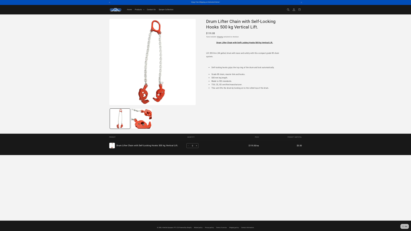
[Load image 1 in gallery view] (120, 119)
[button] (139, 9)
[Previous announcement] (109, 2)
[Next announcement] (301, 2)
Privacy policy (209, 227)
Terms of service (221, 227)
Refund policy (198, 227)
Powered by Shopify (185, 227)
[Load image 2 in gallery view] (141, 119)
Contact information (247, 227)
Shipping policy (234, 227)
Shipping (220, 37)
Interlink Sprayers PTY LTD (170, 227)
